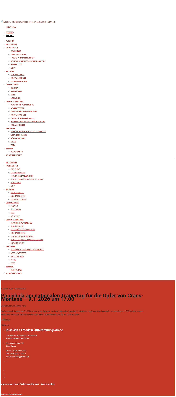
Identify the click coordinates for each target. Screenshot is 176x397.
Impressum (10, 394)
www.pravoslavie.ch (10, 384)
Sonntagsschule (18, 54)
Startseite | (4, 394)
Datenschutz (18, 394)
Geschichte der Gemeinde (22, 105)
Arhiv (13, 68)
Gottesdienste (17, 75)
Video (13, 145)
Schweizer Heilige (14, 155)
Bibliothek (15, 98)
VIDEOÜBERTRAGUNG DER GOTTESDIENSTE (28, 132)
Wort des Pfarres (19, 135)
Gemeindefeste (17, 108)
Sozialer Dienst (18, 125)
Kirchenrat (16, 51)
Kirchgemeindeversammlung (24, 112)
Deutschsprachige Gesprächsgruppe (28, 61)
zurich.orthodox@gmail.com (17, 356)
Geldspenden (17, 152)
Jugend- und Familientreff (23, 58)
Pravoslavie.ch (7, 285)
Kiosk (13, 95)
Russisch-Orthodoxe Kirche (17, 338)
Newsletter (16, 65)
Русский (10, 41)
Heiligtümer (16, 91)
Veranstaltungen (19, 81)
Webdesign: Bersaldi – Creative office (37, 384)
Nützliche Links (18, 138)
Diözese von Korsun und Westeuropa (21, 335)
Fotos (13, 142)
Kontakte (15, 88)
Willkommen (11, 44)
